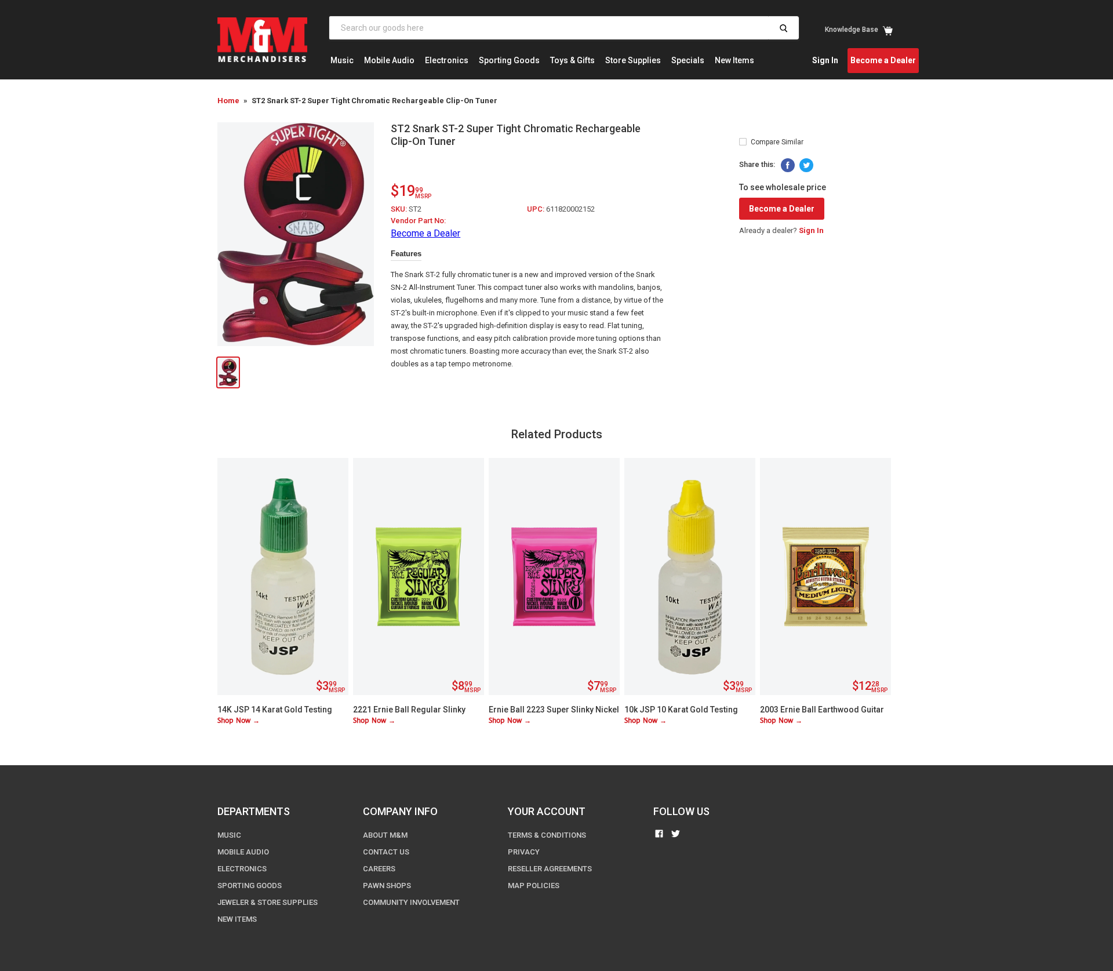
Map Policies (533, 885)
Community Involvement (411, 902)
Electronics (446, 60)
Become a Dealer (883, 60)
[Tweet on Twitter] (806, 165)
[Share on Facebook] (788, 165)
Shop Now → (238, 721)
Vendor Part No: (418, 220)
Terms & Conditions (547, 835)
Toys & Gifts (572, 60)
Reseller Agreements (550, 868)
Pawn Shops (387, 885)
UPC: (536, 209)
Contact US (386, 852)
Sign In (825, 60)
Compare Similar (777, 142)
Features (406, 253)
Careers (379, 868)
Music (342, 60)
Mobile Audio (389, 60)
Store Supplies (633, 60)
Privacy (524, 852)
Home (228, 100)
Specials (687, 60)
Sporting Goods (509, 60)
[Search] (783, 27)
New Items (734, 60)
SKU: (400, 209)
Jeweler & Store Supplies (267, 902)
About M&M (385, 835)
